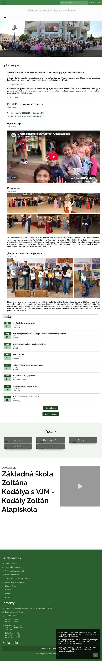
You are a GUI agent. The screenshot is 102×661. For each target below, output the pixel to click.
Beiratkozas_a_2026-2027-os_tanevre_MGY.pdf (28, 113)
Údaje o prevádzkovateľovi (15, 582)
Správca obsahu (11, 563)
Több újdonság (50, 408)
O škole (8, 590)
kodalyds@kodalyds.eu (14, 612)
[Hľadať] (86, 2)
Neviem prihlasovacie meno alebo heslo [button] (51, 654)
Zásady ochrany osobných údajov (17, 578)
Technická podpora (12, 567)
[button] (4, 2)
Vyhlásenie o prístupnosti (14, 571)
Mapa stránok (10, 586)
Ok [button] (95, 655)
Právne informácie (12, 575)
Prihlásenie (95, 3)
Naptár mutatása (50, 414)
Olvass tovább (12, 97)
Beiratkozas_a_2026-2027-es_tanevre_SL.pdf (27, 116)
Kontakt (8, 594)
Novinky (8, 597)
